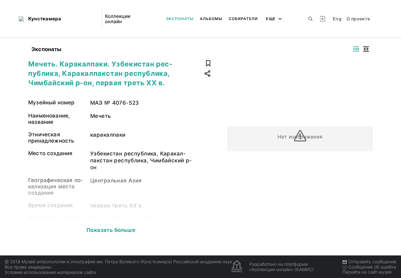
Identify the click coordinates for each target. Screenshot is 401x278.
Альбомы (211, 18)
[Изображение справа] (356, 49)
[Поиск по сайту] (310, 19)
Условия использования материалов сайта (50, 272)
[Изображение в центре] (366, 49)
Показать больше (110, 230)
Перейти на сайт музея (367, 272)
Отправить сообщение (372, 261)
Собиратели (243, 18)
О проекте (358, 18)
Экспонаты (180, 18)
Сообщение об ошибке (372, 267)
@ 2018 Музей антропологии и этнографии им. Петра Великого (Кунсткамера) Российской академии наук (118, 261)
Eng (337, 18)
